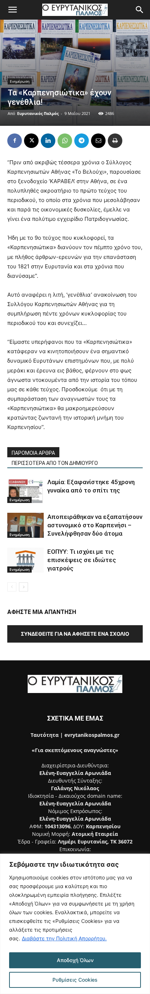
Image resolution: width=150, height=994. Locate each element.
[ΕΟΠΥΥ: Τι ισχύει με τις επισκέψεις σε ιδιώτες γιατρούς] (25, 560)
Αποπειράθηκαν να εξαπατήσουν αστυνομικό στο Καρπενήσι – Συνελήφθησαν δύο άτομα (94, 525)
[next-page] (23, 586)
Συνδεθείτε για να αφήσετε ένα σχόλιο (75, 634)
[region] (75, 924)
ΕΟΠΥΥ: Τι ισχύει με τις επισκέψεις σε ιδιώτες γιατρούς (81, 560)
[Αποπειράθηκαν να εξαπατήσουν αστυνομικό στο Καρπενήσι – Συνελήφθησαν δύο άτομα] (25, 525)
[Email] (98, 140)
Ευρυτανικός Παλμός (38, 113)
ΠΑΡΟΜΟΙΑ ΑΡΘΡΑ (33, 453)
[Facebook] (14, 140)
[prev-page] (11, 586)
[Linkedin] (48, 140)
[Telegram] (81, 140)
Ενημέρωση (19, 81)
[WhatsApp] (65, 140)
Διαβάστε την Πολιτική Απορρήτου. (64, 938)
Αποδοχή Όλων (75, 960)
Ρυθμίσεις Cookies (75, 980)
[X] (31, 140)
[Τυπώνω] (115, 140)
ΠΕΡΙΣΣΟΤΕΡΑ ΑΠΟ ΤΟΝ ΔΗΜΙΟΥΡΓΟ (55, 463)
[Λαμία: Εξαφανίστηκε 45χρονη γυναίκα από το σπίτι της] (25, 490)
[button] (12, 10)
